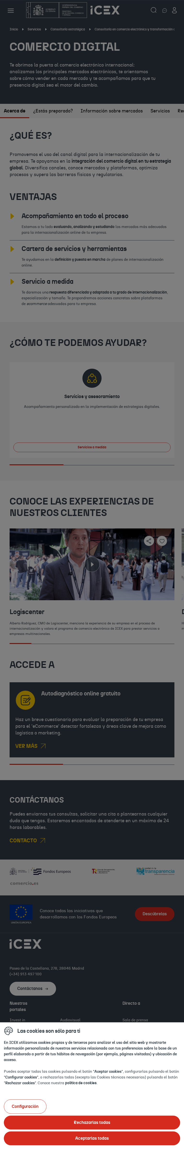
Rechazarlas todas (92, 1122)
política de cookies (81, 1083)
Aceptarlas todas (92, 1138)
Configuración (25, 1106)
